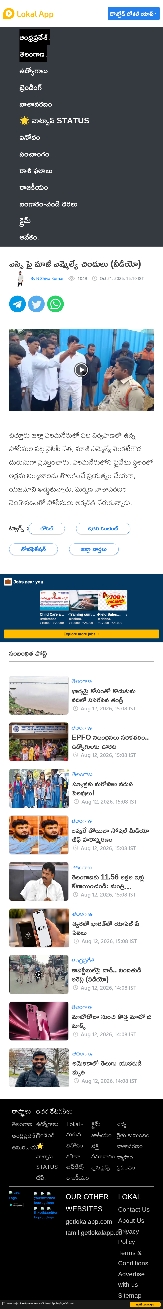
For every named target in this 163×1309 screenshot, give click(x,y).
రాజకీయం (77, 1177)
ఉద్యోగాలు (47, 1124)
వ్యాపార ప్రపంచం (126, 1162)
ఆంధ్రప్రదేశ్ (33, 37)
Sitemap (130, 1295)
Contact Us (134, 1209)
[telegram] (18, 306)
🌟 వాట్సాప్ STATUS (47, 1156)
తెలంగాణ (32, 53)
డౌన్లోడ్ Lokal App (145, 1304)
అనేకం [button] (28, 236)
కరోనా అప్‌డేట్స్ (75, 1161)
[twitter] (37, 306)
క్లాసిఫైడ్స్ (100, 1167)
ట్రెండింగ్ (45, 1135)
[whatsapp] (56, 306)
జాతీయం (101, 1135)
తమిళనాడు (24, 1147)
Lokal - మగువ (74, 1129)
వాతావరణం (130, 1146)
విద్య (121, 1124)
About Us (131, 1220)
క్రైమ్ (96, 1124)
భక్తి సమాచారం (103, 1151)
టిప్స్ (41, 1177)
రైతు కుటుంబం (133, 1135)
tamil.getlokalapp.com (97, 1232)
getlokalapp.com (89, 1221)
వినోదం (74, 1145)
